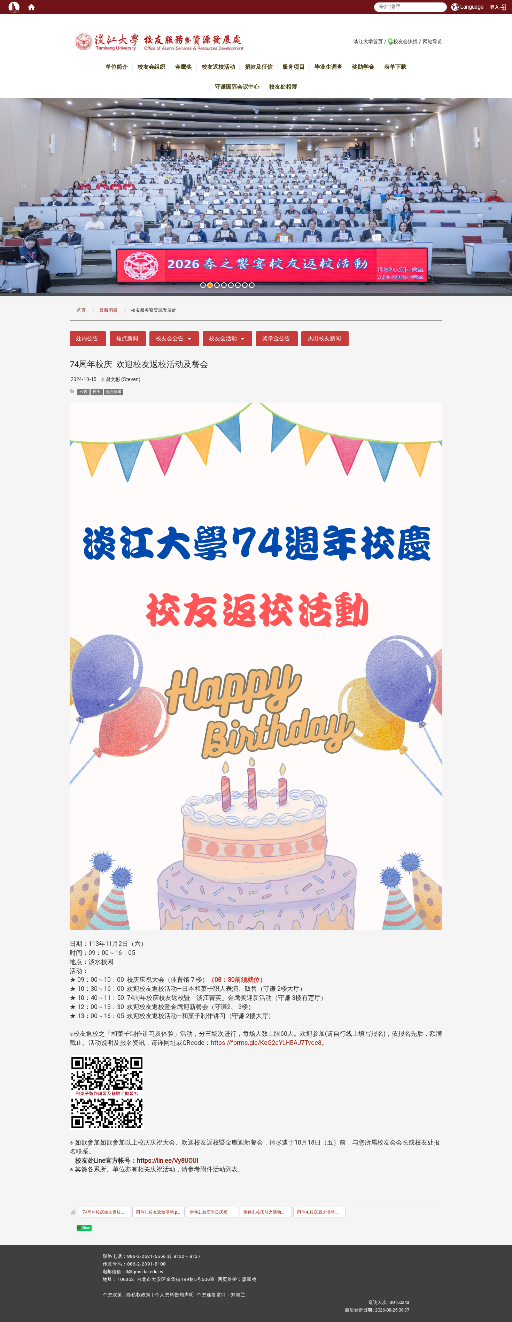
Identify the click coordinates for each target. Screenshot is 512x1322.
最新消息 (108, 310)
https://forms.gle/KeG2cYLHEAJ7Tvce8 (266, 1042)
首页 (81, 310)
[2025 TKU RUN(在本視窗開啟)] (256, 196)
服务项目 (293, 66)
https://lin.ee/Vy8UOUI (167, 1160)
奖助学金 (363, 66)
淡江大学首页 (368, 41)
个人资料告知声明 (174, 1294)
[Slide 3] (217, 285)
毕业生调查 (328, 66)
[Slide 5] (231, 285)
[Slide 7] (245, 285)
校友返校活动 (218, 66)
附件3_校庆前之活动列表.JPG (267, 1212)
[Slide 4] (224, 285)
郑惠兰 (238, 1294)
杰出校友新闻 (324, 338)
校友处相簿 (283, 86)
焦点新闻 (127, 338)
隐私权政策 (138, 1294)
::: (349, 41)
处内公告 (87, 338)
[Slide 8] (252, 285)
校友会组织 (151, 66)
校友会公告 (170, 338)
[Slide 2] (210, 285)
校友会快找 (405, 41)
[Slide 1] (203, 285)
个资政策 (112, 1294)
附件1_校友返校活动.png (159, 1212)
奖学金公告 (276, 338)
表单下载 (395, 66)
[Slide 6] (238, 285)
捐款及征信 (259, 66)
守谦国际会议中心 (237, 86)
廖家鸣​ (249, 1279)
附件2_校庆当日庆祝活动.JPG (214, 1212)
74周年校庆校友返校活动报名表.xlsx (107, 1212)
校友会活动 (223, 338)
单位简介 (117, 66)
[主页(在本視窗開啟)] (159, 43)
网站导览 (432, 41)
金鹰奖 (183, 66)
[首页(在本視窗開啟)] (31, 7)
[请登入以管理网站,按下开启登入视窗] (14, 7)
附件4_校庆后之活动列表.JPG (321, 1212)
